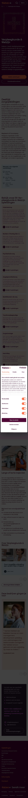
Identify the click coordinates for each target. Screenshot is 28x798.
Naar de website (14, 420)
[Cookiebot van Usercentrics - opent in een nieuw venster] (19, 368)
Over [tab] (23, 372)
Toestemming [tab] (5, 372)
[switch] (24, 403)
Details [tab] (14, 372)
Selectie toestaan (14, 424)
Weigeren (14, 429)
